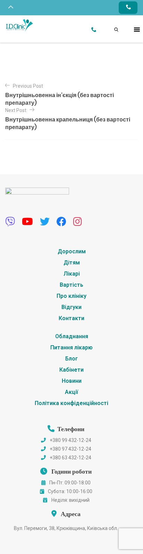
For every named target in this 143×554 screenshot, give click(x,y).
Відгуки (71, 307)
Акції (71, 392)
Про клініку (71, 296)
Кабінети (71, 369)
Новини (72, 381)
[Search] (109, 22)
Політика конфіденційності (71, 403)
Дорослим (72, 251)
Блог (71, 358)
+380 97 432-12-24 (70, 449)
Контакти (71, 318)
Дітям (72, 262)
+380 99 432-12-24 (70, 440)
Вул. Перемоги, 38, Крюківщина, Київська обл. (66, 528)
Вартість (71, 285)
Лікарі (72, 273)
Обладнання (71, 336)
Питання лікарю (71, 347)
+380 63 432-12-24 (70, 457)
